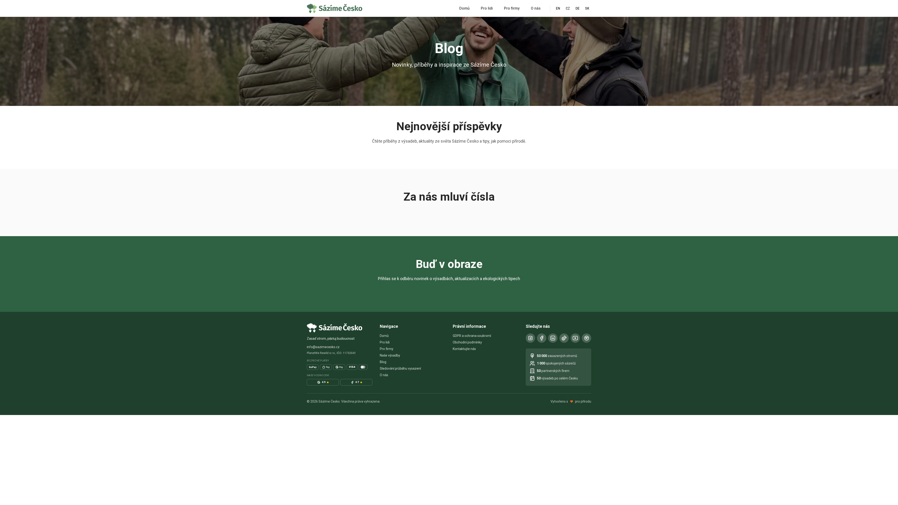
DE (577, 8)
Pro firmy (512, 8)
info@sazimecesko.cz (323, 347)
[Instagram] (530, 338)
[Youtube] (575, 338)
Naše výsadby (390, 355)
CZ (568, 8)
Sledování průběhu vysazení (400, 368)
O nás (536, 8)
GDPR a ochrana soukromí (472, 336)
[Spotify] (586, 338)
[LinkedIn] (553, 338)
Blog (383, 362)
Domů (464, 8)
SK (587, 8)
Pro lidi (487, 8)
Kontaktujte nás (464, 349)
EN (558, 8)
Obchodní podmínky (467, 342)
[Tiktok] (564, 338)
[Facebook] (541, 338)
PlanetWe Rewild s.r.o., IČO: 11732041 (331, 353)
